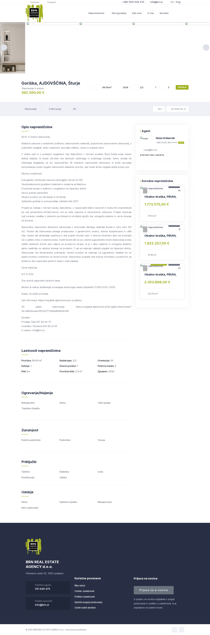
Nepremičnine (96, 13)
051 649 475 (42, 588)
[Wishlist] (145, 191)
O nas (150, 13)
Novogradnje (119, 13)
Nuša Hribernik (165, 138)
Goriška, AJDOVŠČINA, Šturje (50, 83)
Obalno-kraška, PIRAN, (160, 196)
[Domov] (34, 13)
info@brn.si (42, 604)
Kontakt (164, 13)
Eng (178, 2)
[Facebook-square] (174, 629)
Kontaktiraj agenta (152, 155)
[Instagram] (181, 629)
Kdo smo (137, 13)
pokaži (181, 143)
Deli (160, 109)
